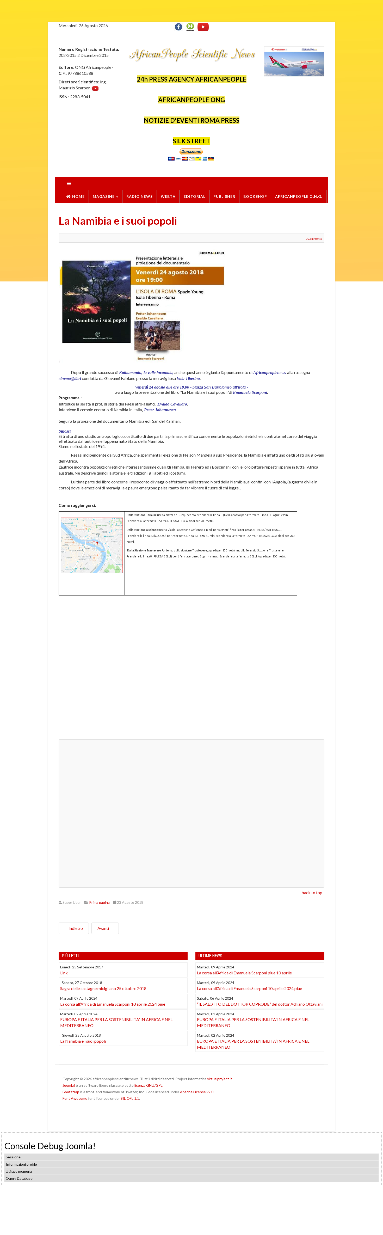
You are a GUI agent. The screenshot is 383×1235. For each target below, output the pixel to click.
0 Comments (314, 238)
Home (78, 196)
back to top (311, 892)
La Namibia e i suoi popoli (118, 220)
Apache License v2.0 (196, 1092)
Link (64, 972)
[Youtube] (203, 26)
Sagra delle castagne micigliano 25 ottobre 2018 (103, 988)
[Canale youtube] (95, 87)
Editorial (194, 196)
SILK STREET (191, 141)
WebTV (168, 196)
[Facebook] (179, 26)
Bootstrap (71, 1092)
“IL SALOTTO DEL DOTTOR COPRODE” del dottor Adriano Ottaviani (260, 1003)
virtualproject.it (219, 1079)
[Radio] (190, 26)
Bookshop (255, 196)
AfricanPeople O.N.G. (298, 196)
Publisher (224, 196)
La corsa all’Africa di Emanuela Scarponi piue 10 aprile (244, 972)
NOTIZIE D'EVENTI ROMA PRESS (191, 120)
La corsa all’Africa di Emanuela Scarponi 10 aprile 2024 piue (112, 1003)
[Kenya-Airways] (294, 60)
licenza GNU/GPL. (148, 1085)
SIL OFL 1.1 (130, 1098)
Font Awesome (75, 1098)
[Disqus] (191, 669)
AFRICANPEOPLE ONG (191, 99)
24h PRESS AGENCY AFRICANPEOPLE (191, 79)
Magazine (104, 196)
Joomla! (69, 1085)
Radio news (139, 196)
